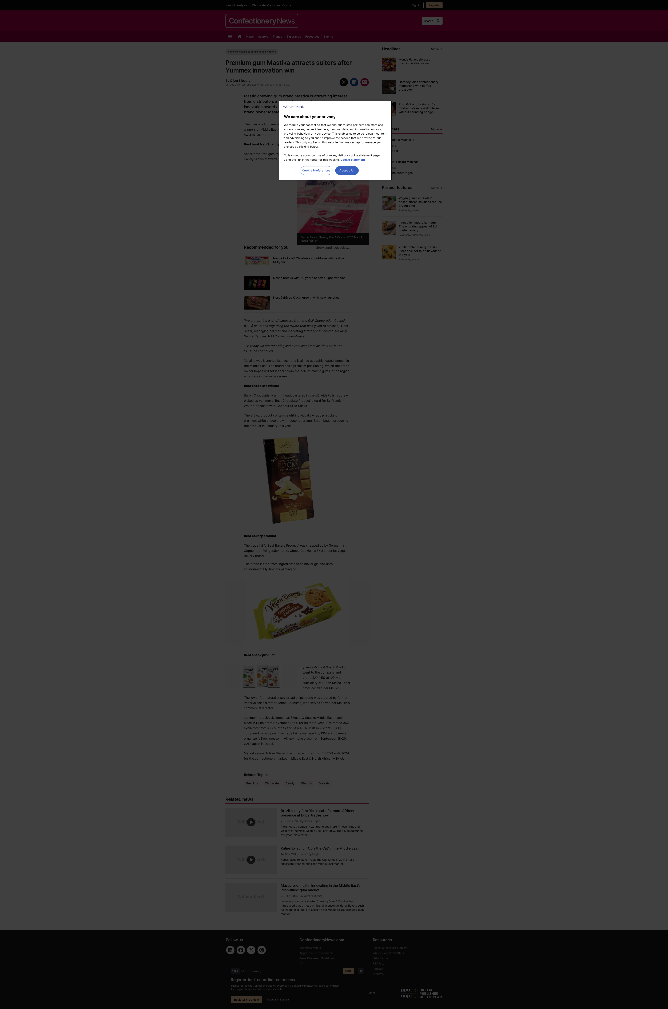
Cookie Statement (352, 159)
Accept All (347, 170)
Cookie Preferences (316, 170)
